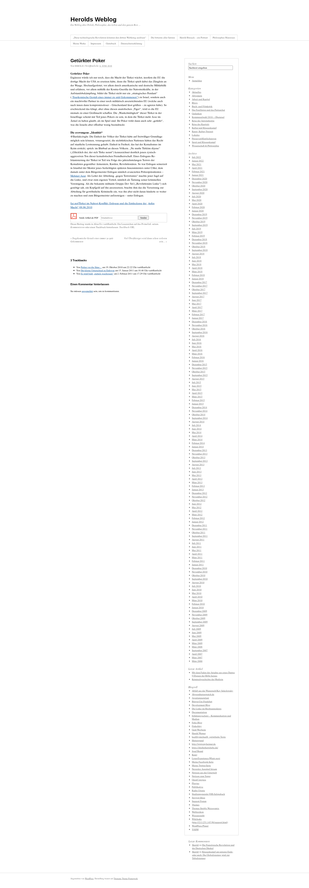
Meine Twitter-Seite (201, 765)
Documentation (199, 712)
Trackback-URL (126, 227)
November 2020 (199, 182)
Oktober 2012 (198, 500)
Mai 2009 (196, 636)
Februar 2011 (198, 561)
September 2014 (200, 418)
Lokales (196, 135)
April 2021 (197, 167)
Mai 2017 (196, 303)
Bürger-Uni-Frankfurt (202, 701)
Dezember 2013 (199, 450)
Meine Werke (79, 43)
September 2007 (200, 650)
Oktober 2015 (198, 371)
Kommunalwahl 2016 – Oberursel (208, 117)
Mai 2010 (196, 593)
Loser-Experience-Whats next (206, 758)
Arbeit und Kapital (201, 99)
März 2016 (197, 353)
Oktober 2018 (198, 246)
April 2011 (197, 553)
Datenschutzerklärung (131, 43)
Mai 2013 (196, 475)
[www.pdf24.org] (74, 217)
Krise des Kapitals (200, 124)
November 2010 (199, 571)
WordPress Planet (200, 825)
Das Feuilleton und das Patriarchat (208, 110)
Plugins (195, 783)
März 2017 (197, 310)
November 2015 (199, 368)
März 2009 (197, 643)
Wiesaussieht (198, 815)
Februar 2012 (198, 518)
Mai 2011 (196, 550)
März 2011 (197, 557)
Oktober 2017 (198, 289)
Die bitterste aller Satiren (163, 37)
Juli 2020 (196, 196)
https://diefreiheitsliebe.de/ (205, 747)
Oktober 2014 (198, 414)
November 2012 (199, 496)
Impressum (96, 43)
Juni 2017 (197, 300)
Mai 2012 (196, 507)
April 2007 (197, 654)
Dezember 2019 (199, 214)
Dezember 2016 (199, 321)
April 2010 (197, 596)
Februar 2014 (198, 443)
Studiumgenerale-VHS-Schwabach (208, 794)
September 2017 (200, 293)
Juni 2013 (197, 471)
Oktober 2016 (198, 328)
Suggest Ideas (198, 797)
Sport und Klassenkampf (203, 142)
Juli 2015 (196, 382)
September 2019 (200, 225)
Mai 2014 (196, 432)
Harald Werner (199, 733)
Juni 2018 (197, 260)
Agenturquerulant (200, 697)
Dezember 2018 (199, 239)
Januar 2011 (198, 564)
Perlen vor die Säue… (91, 267)
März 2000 (197, 661)
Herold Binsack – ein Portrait (194, 37)
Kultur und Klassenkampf (204, 127)
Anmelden (197, 80)
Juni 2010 (197, 589)
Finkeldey (197, 726)
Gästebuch (111, 43)
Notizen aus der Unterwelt (204, 772)
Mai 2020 (196, 200)
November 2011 (199, 528)
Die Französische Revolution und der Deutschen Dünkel (213, 846)
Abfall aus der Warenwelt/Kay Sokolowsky (212, 690)
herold (79, 66)
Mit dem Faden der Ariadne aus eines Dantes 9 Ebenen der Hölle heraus (213, 674)
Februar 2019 (198, 235)
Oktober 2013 (198, 457)
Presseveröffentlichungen (204, 138)
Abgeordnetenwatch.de (203, 694)
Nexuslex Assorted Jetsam (204, 769)
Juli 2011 (196, 543)
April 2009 (197, 639)
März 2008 (197, 646)
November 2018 (199, 242)
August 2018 (198, 253)
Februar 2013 (198, 486)
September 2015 (200, 375)
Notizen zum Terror (201, 776)
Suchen (192, 63)
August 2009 (198, 625)
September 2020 (200, 189)
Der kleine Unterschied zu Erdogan (98, 270)
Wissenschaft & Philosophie (205, 145)
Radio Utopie (198, 790)
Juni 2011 (197, 546)
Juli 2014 (196, 425)
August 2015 (198, 378)
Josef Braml (197, 751)
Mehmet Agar (78, 175)
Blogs (195, 102)
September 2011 (200, 536)
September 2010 (200, 578)
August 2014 (198, 421)
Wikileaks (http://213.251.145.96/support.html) (210, 820)
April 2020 (197, 203)
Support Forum (199, 801)
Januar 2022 (198, 160)
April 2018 (197, 267)
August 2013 (198, 464)
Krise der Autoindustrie (203, 120)
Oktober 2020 (198, 185)
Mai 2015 (196, 389)
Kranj (194, 754)
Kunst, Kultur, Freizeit (202, 131)
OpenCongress (199, 779)
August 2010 (198, 582)
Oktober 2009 (198, 618)
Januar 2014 (198, 446)
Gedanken (197, 113)
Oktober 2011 (198, 532)
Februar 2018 (198, 275)
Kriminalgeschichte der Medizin (207, 679)
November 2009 (199, 614)
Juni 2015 (197, 385)
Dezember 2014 (199, 407)
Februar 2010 (198, 603)
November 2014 (199, 410)
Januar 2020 (198, 210)
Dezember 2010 (199, 568)
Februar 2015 (198, 400)
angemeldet (87, 291)
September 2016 (200, 332)
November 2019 (199, 217)
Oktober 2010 (198, 575)
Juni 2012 (197, 503)
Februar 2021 (198, 171)
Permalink (146, 224)
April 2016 (197, 350)
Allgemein (197, 95)
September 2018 (200, 250)
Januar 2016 (198, 360)
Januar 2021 (198, 175)
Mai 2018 (196, 264)
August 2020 (198, 192)
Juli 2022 (196, 157)
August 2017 (198, 296)
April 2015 (197, 393)
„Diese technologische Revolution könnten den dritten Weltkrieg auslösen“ (109, 37)
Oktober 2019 (198, 221)
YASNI (195, 829)
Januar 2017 (198, 318)
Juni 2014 (197, 428)
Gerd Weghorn (199, 729)
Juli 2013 (196, 468)
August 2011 (198, 539)
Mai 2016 (196, 346)
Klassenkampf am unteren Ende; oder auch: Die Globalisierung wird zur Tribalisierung (212, 855)
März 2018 (197, 271)
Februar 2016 (198, 357)
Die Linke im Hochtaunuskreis (206, 708)
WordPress (89, 878)
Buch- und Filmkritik (202, 106)
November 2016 (199, 325)
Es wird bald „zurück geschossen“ (97, 273)
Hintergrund (198, 740)
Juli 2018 (196, 257)
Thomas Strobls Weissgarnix (205, 808)
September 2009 (200, 621)
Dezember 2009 (199, 611)
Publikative (197, 786)
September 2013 (200, 460)
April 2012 (197, 511)
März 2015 (197, 396)
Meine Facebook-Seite (203, 761)
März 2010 (197, 600)
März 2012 (197, 514)
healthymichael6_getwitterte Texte (209, 736)
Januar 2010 (198, 607)
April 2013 (197, 478)
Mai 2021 (196, 164)
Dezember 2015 (199, 364)
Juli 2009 (196, 628)
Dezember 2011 (199, 525)
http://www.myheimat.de (204, 744)
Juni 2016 (197, 343)
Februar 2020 (198, 207)
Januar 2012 (198, 521)
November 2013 (199, 453)
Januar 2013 (198, 489)
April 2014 (197, 435)
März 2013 (197, 482)
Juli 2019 (196, 228)
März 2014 (197, 439)
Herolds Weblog (93, 19)
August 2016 (198, 335)
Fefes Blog (197, 722)
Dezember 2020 (199, 178)
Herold (195, 845)
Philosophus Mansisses (224, 37)
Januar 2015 (198, 403)
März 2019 (197, 232)
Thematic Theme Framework (126, 878)
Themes (195, 804)
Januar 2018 (198, 278)
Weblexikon (198, 811)
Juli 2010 (196, 586)
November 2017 (199, 285)
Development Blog (201, 705)
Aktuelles (98, 224)
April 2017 (197, 307)
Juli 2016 (196, 339)
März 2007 (197, 657)
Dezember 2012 (199, 493)
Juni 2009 (197, 632)
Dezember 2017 (199, 282)
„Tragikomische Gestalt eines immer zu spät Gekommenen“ (104, 97)
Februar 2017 (198, 314)
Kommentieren (77, 227)
